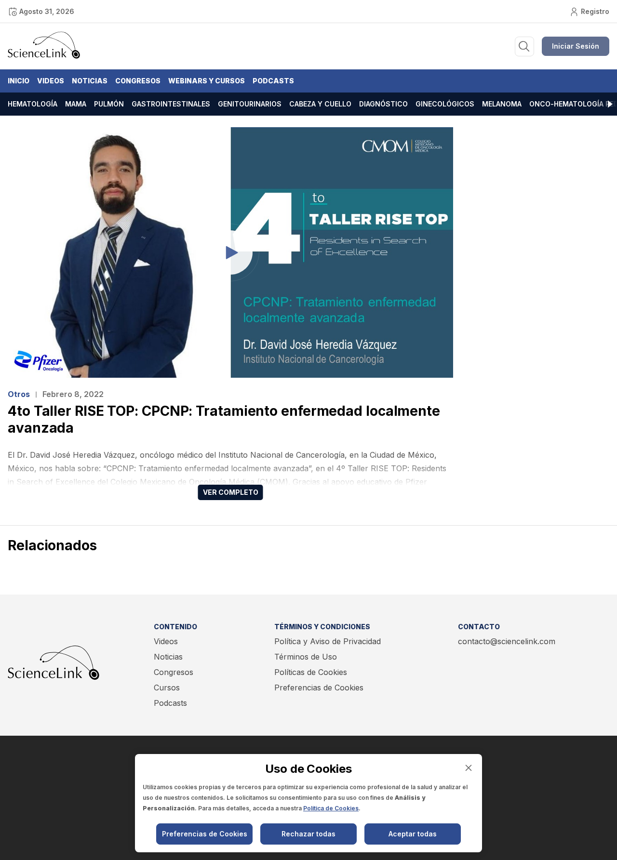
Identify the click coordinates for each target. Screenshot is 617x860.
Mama (75, 104)
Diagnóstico (383, 104)
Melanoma (502, 104)
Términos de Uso (305, 657)
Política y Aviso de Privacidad (327, 641)
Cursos (167, 687)
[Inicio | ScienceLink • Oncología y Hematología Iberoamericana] (44, 56)
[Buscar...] (524, 46)
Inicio (18, 81)
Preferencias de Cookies (318, 687)
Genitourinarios (250, 104)
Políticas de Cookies (310, 672)
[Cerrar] (468, 768)
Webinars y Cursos (206, 81)
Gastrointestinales (171, 104)
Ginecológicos (445, 104)
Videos (50, 81)
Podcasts (273, 81)
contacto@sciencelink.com (506, 641)
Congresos (138, 81)
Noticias (89, 81)
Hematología (32, 104)
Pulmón (109, 104)
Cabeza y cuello (320, 104)
